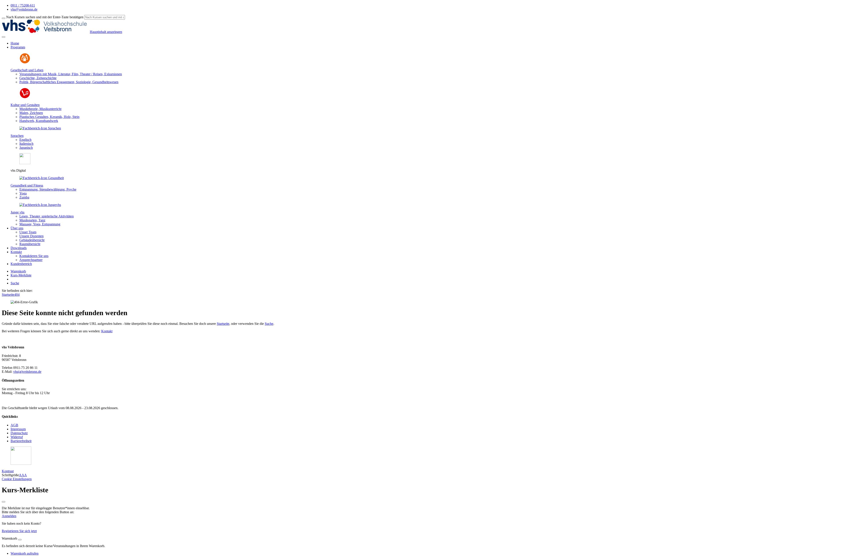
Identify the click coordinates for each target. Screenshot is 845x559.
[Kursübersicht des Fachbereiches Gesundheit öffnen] (41, 178)
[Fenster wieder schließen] (3, 501)
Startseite (8, 294)
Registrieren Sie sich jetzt (19, 531)
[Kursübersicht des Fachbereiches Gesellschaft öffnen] (24, 62)
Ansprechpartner (30, 260)
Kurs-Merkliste (21, 275)
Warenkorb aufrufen (25, 553)
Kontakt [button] (16, 252)
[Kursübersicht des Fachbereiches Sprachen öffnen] (40, 128)
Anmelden (9, 516)
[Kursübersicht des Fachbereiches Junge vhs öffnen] (40, 205)
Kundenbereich (21, 264)
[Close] (20, 539)
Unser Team (27, 232)
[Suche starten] (3, 18)
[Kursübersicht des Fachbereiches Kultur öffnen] (24, 97)
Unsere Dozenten (31, 236)
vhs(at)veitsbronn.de (27, 371)
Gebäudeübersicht (31, 240)
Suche (15, 283)
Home (15, 43)
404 (17, 294)
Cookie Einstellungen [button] (17, 479)
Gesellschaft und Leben (27, 70)
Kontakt (106, 331)
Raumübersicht (29, 244)
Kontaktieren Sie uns (33, 256)
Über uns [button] (17, 228)
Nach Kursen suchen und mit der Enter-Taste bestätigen (44, 17)
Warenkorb (18, 271)
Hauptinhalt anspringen (106, 32)
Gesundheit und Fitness (27, 185)
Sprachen (17, 136)
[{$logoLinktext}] (46, 32)
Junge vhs (17, 212)
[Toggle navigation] (3, 37)
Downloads (19, 248)
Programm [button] (18, 47)
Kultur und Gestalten (25, 105)
